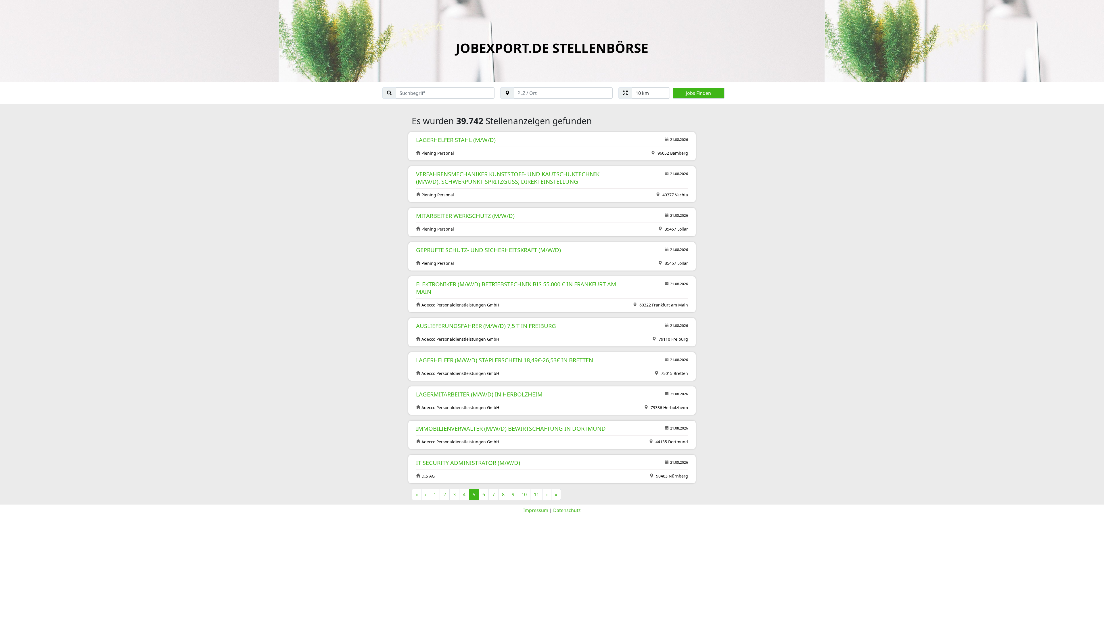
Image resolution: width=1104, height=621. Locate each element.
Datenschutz (567, 510)
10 (524, 494)
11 (536, 494)
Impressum (535, 510)
